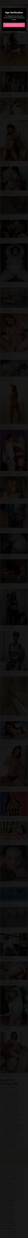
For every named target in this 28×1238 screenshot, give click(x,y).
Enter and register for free (14, 25)
